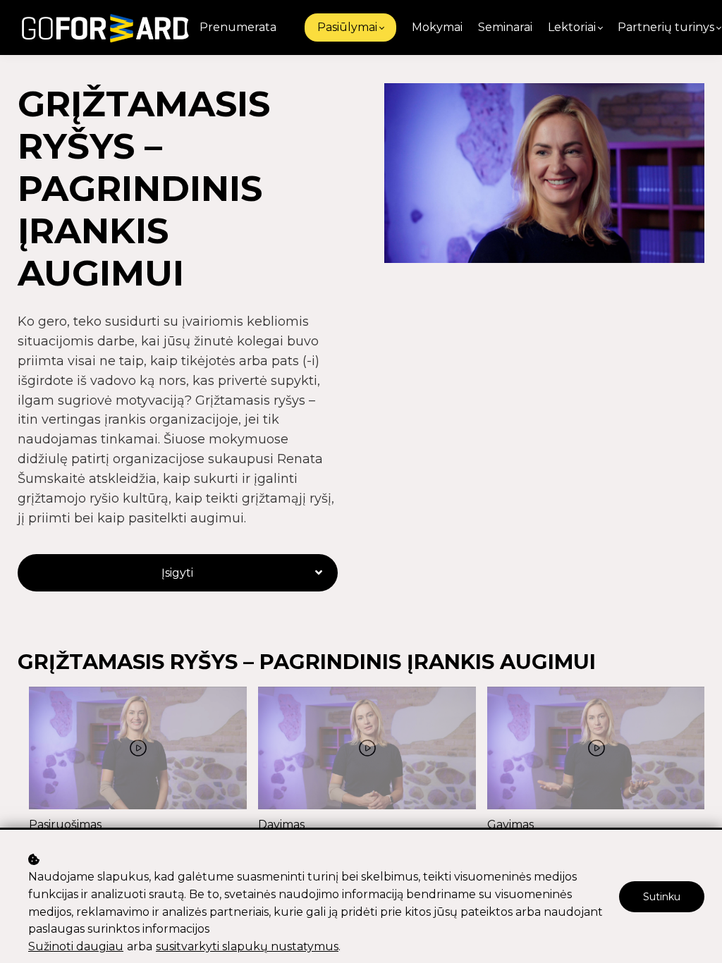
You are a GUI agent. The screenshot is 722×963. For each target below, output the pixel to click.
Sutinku (661, 896)
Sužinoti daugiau (75, 946)
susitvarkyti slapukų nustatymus (247, 946)
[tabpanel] (138, 760)
